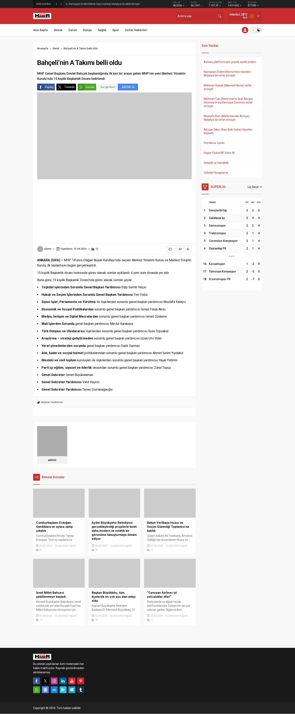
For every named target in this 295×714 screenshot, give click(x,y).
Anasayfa (42, 48)
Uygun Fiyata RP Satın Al (219, 152)
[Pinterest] (80, 681)
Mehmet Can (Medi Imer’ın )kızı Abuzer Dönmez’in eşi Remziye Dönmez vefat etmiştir (228, 102)
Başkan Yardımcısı (52, 402)
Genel (56, 48)
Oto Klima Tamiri (214, 143)
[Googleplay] (63, 689)
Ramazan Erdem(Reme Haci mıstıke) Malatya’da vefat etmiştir (104, 3)
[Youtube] (71, 681)
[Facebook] (36, 681)
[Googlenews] (45, 689)
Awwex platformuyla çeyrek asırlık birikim (230, 62)
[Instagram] (54, 681)
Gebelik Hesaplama (216, 172)
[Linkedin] (63, 681)
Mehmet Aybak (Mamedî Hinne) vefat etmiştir (227, 87)
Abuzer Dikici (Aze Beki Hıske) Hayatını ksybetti (228, 131)
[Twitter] (45, 681)
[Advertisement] (114, 211)
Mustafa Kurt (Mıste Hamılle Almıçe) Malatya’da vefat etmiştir (226, 117)
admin (47, 248)
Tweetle (69, 87)
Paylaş (49, 87)
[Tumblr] (80, 689)
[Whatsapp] (36, 689)
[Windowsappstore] (71, 689)
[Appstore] (54, 689)
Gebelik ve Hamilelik (216, 162)
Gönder (90, 87)
